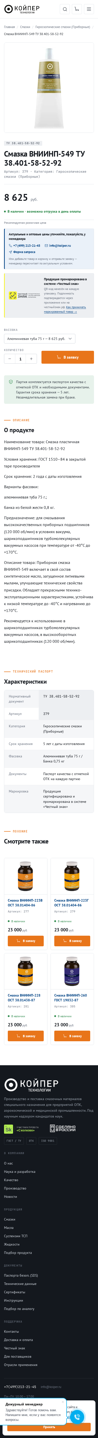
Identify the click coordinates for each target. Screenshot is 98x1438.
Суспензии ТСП (15, 1236)
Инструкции (13, 1300)
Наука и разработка (19, 1171)
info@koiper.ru (60, 245)
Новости (10, 1196)
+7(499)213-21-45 (20, 1387)
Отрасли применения (20, 1364)
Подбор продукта (18, 1252)
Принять (49, 1427)
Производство (15, 1188)
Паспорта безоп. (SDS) (21, 1275)
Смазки (9, 1219)
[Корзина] (77, 9)
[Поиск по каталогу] (65, 9)
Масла (9, 1227)
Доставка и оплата (18, 1339)
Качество (11, 1180)
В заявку (71, 357)
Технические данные (20, 1283)
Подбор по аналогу (19, 1308)
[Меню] (89, 9)
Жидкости (12, 1244)
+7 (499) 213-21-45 (26, 245)
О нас (8, 1163)
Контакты (11, 1331)
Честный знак (14, 1348)
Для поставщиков (17, 1356)
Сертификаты (14, 1292)
